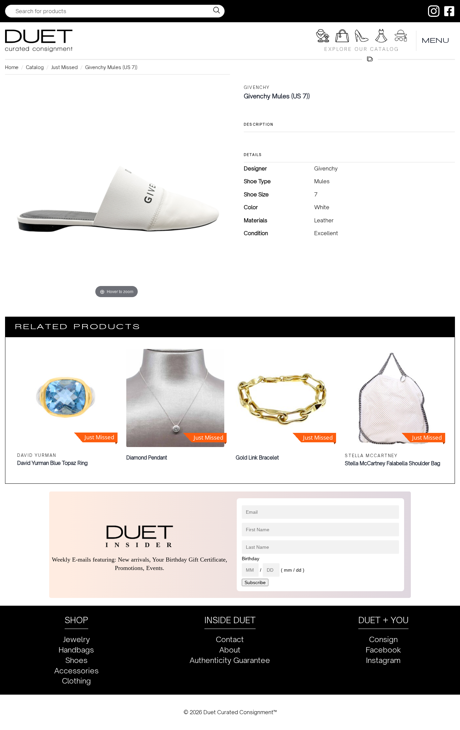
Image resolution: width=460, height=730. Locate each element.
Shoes (76, 660)
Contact (230, 639)
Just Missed (64, 67)
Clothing (76, 680)
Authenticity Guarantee (230, 660)
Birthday (250, 558)
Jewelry (76, 639)
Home (12, 67)
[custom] (433, 11)
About (229, 649)
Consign (383, 639)
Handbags (76, 649)
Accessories (76, 670)
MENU (436, 40)
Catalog (35, 67)
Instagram (383, 660)
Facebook (383, 649)
